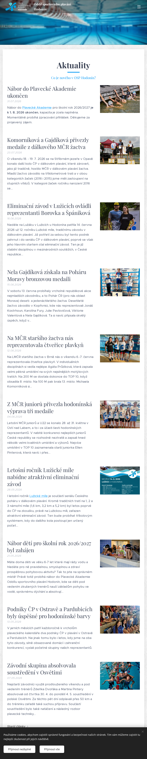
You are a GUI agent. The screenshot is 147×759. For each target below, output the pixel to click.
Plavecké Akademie (37, 108)
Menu (139, 6)
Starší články (16, 726)
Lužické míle (39, 496)
